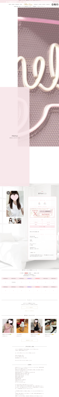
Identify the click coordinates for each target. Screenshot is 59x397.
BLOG (21, 4)
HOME (10, 4)
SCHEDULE (36, 4)
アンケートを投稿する (29, 307)
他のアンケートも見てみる (29, 310)
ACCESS (40, 4)
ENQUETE (48, 4)
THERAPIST (17, 4)
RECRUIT (43, 4)
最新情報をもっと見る (29, 340)
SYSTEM (13, 4)
